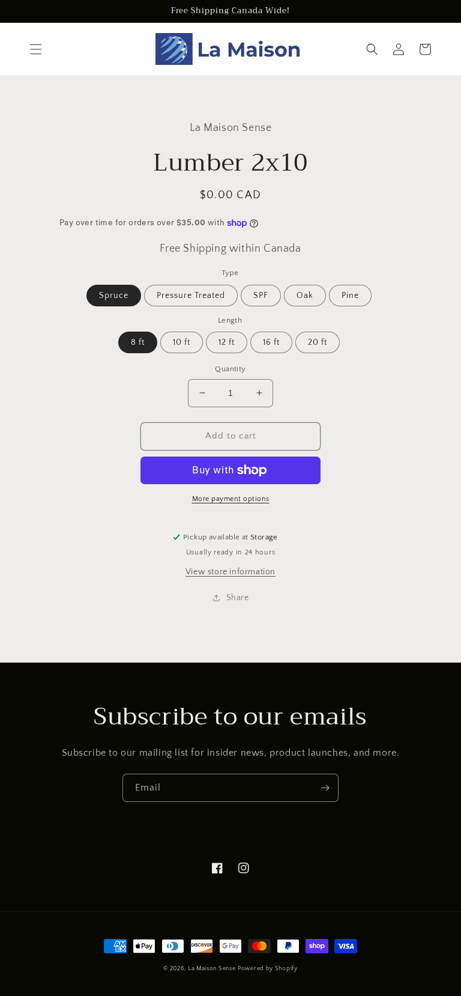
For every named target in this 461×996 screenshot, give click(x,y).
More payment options (231, 499)
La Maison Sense (212, 968)
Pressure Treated (191, 295)
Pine (350, 295)
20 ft (317, 342)
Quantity (230, 369)
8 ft (138, 342)
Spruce (113, 295)
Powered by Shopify (268, 968)
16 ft (271, 342)
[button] (36, 49)
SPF (260, 295)
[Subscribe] (325, 788)
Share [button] (237, 598)
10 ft (181, 342)
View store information (230, 572)
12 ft (226, 342)
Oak (305, 295)
